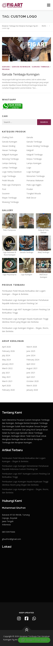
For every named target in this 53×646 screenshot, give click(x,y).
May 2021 (6, 377)
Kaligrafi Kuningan (10, 154)
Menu (48, 5)
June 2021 (30, 372)
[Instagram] (19, 618)
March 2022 (7, 368)
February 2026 (8, 351)
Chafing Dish (7, 137)
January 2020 (32, 390)
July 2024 (6, 355)
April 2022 (30, 364)
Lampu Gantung (9, 163)
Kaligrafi (30, 150)
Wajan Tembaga (9, 197)
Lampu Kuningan (33, 163)
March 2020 (31, 385)
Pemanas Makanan (34, 180)
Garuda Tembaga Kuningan (20, 74)
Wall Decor (31, 197)
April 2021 (30, 377)
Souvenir (6, 193)
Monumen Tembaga (35, 176)
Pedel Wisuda (8, 180)
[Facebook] (26, 618)
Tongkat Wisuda (33, 193)
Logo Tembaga (9, 176)
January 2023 (7, 364)
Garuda (6, 67)
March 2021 (7, 381)
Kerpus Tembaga (34, 159)
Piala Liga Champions (11, 185)
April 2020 (6, 385)
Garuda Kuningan (21, 67)
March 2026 (31, 346)
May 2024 (6, 359)
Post (4, 189)
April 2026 (6, 346)
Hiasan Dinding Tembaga (37, 146)
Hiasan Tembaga (9, 150)
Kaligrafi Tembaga (34, 154)
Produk (6, 69)
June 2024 (30, 355)
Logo (28, 167)
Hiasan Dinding (8, 146)
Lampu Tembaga (9, 167)
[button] (34, 640)
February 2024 (32, 359)
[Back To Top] (26, 630)
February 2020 (8, 390)
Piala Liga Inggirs (33, 185)
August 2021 (32, 368)
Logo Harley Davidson (12, 171)
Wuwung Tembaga (10, 202)
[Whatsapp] (34, 618)
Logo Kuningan (33, 171)
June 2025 (30, 351)
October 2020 (32, 381)
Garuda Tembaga (40, 67)
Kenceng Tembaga (10, 159)
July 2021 (6, 372)
